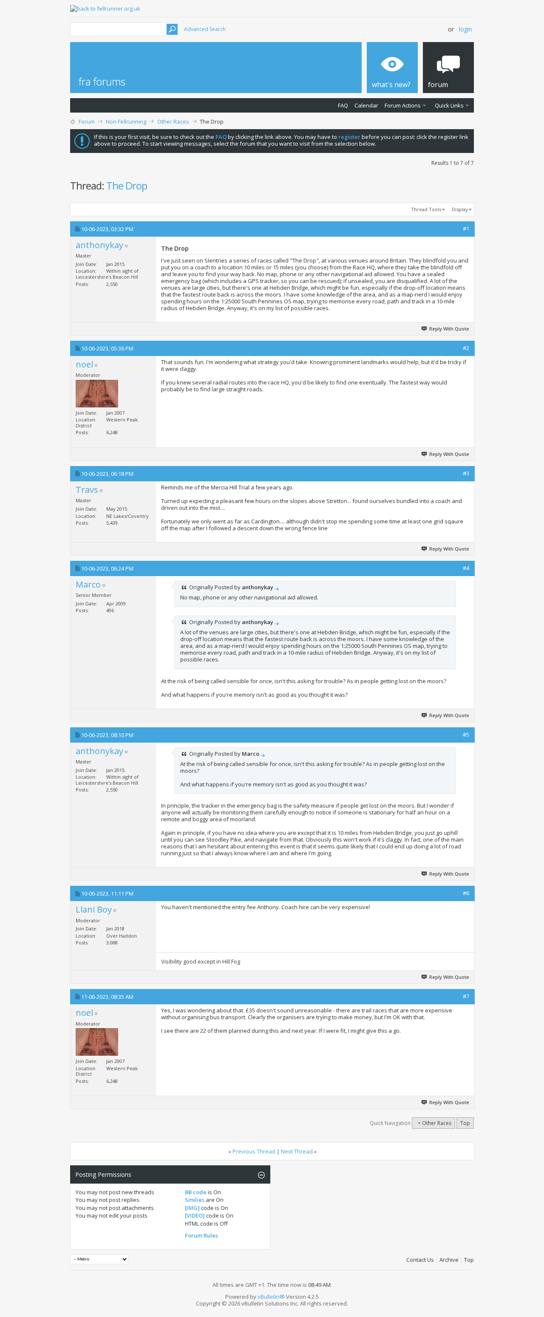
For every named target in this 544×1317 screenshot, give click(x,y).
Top (465, 1123)
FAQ (343, 105)
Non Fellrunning (126, 121)
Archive (449, 1259)
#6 (466, 893)
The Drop (126, 185)
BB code (196, 1192)
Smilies (194, 1200)
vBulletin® (271, 1296)
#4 (466, 568)
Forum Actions (403, 105)
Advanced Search (205, 29)
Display (460, 209)
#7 (466, 996)
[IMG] (192, 1208)
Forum (87, 121)
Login (465, 29)
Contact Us (420, 1259)
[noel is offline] (97, 393)
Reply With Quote (449, 328)
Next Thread (297, 1151)
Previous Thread (253, 1151)
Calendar (366, 105)
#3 (466, 473)
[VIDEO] (195, 1215)
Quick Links (449, 105)
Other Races (173, 121)
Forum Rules (201, 1235)
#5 (466, 734)
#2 (466, 348)
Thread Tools (426, 209)
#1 (466, 228)
